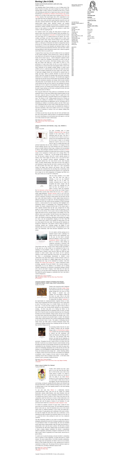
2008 (73, 70)
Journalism (74, 32)
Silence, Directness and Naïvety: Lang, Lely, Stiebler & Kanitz (50, 126)
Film (72, 30)
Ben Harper (90, 12)
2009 (73, 69)
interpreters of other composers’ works (58, 402)
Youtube (89, 35)
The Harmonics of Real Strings (44, 190)
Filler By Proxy (75, 29)
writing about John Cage (59, 132)
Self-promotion (75, 38)
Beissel (67, 376)
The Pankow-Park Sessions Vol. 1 (48, 262)
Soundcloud (89, 30)
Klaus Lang (47, 121)
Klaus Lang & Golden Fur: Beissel (45, 365)
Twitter (88, 33)
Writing (73, 44)
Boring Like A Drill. (44, 1)
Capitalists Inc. (91, 20)
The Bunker (74, 41)
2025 (73, 49)
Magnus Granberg (63, 360)
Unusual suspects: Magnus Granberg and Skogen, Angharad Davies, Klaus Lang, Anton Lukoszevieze (49, 282)
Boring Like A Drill (92, 25)
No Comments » (38, 278)
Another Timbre (65, 288)
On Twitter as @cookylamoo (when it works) (78, 23)
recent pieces (52, 34)
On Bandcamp (91, 15)
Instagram (89, 32)
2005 (73, 74)
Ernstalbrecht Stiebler (54, 240)
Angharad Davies (41, 360)
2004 (73, 75)
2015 (73, 61)
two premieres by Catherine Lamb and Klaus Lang (53, 13)
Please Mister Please (76, 35)
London (73, 33)
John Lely (49, 277)
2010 (73, 68)
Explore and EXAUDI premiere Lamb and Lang (48, 4)
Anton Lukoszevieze (49, 360)
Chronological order (91, 18)
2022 (73, 53)
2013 (73, 64)
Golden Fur (40, 448)
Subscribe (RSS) (90, 38)
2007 (73, 71)
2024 (73, 50)
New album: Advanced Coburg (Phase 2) (77, 5)
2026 (73, 48)
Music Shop (89, 29)
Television (74, 40)
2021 (73, 54)
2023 (73, 52)
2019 (73, 57)
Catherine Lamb (41, 121)
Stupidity (73, 39)
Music (41, 119)
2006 (73, 73)
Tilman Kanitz (60, 277)
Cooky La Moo (57, 454)
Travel (73, 43)
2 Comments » (38, 122)
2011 (72, 66)
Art (72, 28)
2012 (73, 65)
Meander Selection (52, 193)
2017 (73, 59)
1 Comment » (38, 361)
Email (88, 39)
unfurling (65, 299)
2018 (73, 58)
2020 (73, 55)
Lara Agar (52, 121)
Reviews (45, 119)
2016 (73, 60)
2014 (73, 63)
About (88, 27)
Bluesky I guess (90, 36)
